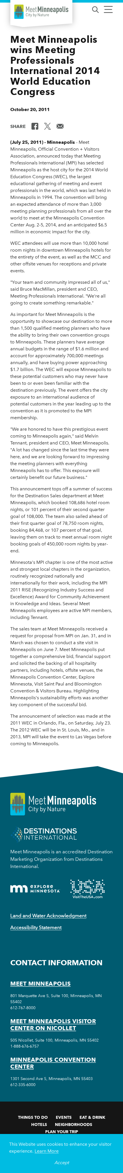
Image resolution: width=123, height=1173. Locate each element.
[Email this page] (60, 126)
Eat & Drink (92, 1117)
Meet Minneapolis (40, 983)
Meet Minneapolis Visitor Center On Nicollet (53, 1025)
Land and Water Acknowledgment (48, 915)
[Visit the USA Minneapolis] (87, 888)
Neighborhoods (73, 1124)
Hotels (39, 1124)
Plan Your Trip (61, 1131)
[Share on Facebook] (34, 126)
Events (64, 1117)
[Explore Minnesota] (35, 889)
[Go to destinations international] (43, 834)
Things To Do (33, 1117)
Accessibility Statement (35, 927)
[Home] (41, 12)
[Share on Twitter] (47, 126)
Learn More (47, 1151)
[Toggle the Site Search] (95, 9)
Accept (61, 1162)
